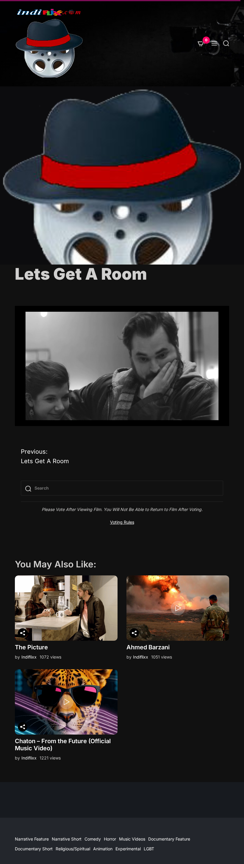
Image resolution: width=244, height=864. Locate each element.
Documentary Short (34, 848)
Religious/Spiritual (73, 848)
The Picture (31, 647)
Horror (110, 838)
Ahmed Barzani (148, 647)
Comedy (93, 838)
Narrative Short (67, 838)
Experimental (128, 848)
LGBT (149, 848)
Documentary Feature (169, 838)
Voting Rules (122, 522)
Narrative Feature (32, 838)
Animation (102, 848)
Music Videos (132, 838)
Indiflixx (29, 656)
